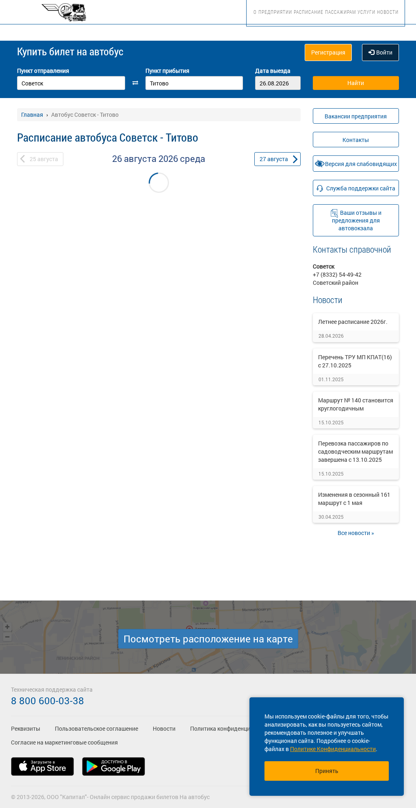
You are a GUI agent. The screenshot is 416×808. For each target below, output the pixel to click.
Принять (326, 771)
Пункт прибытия (167, 70)
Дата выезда (272, 70)
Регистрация (328, 52)
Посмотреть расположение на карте (208, 638)
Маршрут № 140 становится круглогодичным (355, 404)
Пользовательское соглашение (96, 728)
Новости (388, 12)
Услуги (366, 12)
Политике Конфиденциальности (333, 749)
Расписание (308, 12)
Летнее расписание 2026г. (353, 321)
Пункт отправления (43, 70)
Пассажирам (340, 12)
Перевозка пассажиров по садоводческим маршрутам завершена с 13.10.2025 (355, 451)
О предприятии (273, 12)
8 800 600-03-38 (47, 700)
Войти (384, 52)
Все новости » (356, 533)
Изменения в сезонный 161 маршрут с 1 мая (354, 499)
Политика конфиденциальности (232, 728)
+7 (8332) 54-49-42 (337, 274)
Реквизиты (25, 728)
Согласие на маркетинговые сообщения (64, 742)
